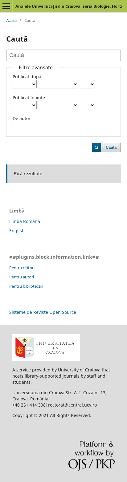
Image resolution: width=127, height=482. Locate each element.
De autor (22, 118)
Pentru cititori (22, 267)
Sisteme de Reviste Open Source (42, 312)
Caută (111, 147)
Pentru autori (21, 277)
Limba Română (24, 221)
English (17, 230)
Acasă (11, 20)
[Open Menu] (6, 6)
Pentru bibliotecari (26, 286)
